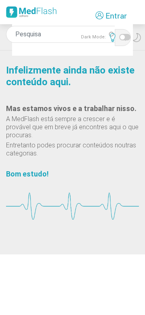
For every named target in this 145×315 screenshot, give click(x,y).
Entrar (116, 15)
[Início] (31, 14)
